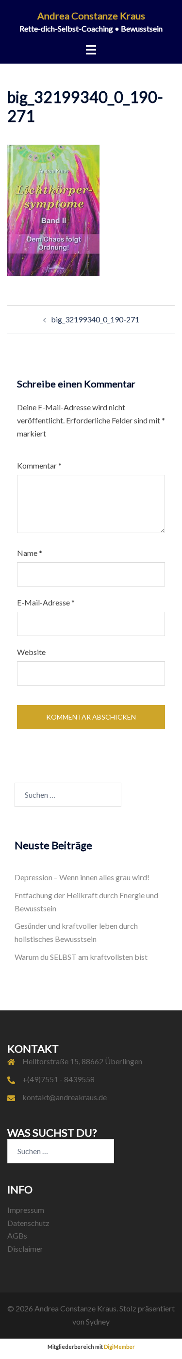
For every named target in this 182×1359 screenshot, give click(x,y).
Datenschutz (28, 1222)
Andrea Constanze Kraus (91, 15)
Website (31, 651)
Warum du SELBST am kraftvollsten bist (81, 956)
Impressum (25, 1209)
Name (29, 552)
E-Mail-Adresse (46, 602)
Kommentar (39, 465)
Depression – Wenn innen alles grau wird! (82, 877)
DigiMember (119, 1346)
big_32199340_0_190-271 (95, 319)
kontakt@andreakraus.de (64, 1097)
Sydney (98, 1321)
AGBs (17, 1235)
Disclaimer (25, 1248)
